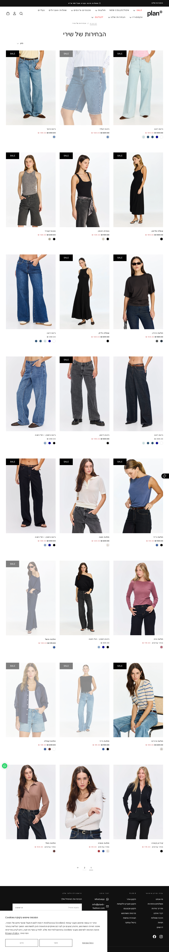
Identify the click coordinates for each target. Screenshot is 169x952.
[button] (21, 13)
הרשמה (19, 907)
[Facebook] (154, 937)
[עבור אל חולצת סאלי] (31, 802)
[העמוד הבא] (78, 867)
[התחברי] (15, 13)
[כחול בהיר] (143, 137)
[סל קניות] (8, 13)
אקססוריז (137, 17)
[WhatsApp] (5, 766)
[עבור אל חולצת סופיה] (84, 802)
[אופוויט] (103, 239)
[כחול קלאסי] (152, 137)
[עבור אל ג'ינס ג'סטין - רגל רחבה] (31, 393)
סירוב (22, 943)
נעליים (41, 10)
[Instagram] (161, 937)
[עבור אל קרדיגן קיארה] (138, 802)
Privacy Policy (12, 933)
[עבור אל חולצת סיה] (138, 598)
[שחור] (161, 239)
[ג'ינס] (45, 443)
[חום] (49, 749)
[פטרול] (161, 341)
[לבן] (161, 137)
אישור (56, 943)
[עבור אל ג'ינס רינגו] (31, 291)
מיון (21, 43)
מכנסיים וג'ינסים (82, 10)
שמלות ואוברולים (58, 10)
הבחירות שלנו (118, 17)
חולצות (102, 10)
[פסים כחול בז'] (161, 749)
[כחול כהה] (157, 137)
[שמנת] (108, 545)
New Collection (119, 10)
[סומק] (161, 647)
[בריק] (99, 851)
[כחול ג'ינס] (108, 137)
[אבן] (49, 239)
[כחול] (157, 545)
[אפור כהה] (157, 341)
